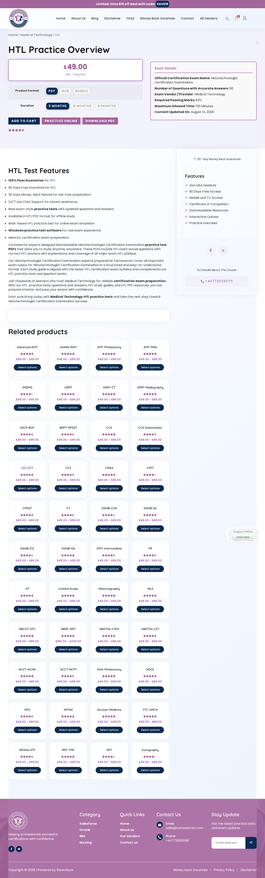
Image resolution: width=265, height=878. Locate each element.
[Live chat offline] (243, 535)
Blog (94, 18)
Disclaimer (112, 18)
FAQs (130, 18)
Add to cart (24, 121)
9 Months (107, 106)
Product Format (27, 90)
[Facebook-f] (11, 849)
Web (65, 91)
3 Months (57, 106)
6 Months (82, 106)
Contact (187, 18)
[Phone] (160, 837)
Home (60, 18)
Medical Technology (36, 35)
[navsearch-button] (227, 18)
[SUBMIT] (251, 843)
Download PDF (100, 121)
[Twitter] (19, 849)
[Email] (160, 825)
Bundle (81, 91)
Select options (27, 367)
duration (27, 105)
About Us (78, 18)
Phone (170, 836)
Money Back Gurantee (157, 18)
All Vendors (209, 18)
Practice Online (61, 121)
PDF (51, 91)
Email (170, 823)
